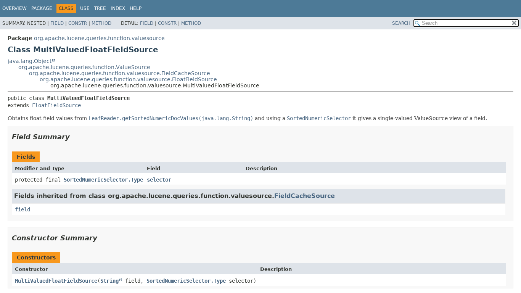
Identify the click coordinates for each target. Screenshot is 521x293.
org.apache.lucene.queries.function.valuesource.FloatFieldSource (128, 79)
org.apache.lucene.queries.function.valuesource (99, 38)
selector (159, 180)
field (22, 209)
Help (136, 8)
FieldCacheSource (304, 196)
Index (118, 8)
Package (41, 8)
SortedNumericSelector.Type (103, 180)
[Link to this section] (75, 137)
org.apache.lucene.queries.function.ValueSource (84, 67)
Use (85, 8)
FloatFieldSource (56, 105)
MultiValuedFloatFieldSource (56, 281)
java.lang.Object (29, 61)
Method (101, 23)
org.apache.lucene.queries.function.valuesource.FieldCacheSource (119, 73)
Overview (14, 8)
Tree (100, 8)
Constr (77, 23)
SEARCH (401, 23)
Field (57, 23)
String (109, 281)
